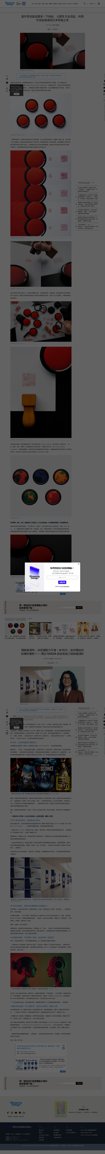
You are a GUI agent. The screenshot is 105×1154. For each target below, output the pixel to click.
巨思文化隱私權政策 (64, 586)
